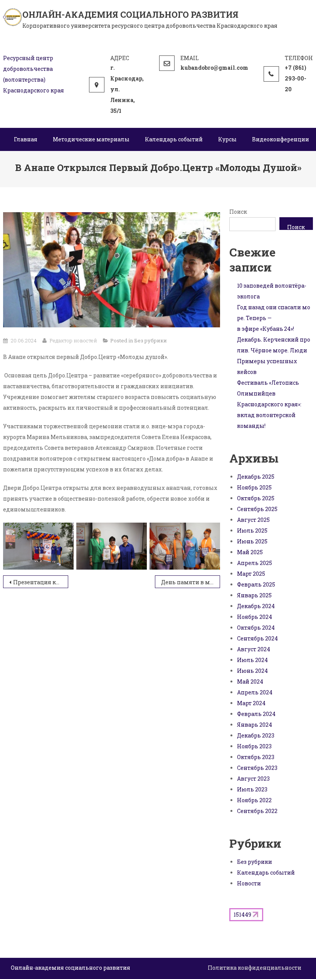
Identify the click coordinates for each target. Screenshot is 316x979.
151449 (242, 914)
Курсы (227, 139)
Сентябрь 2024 (257, 638)
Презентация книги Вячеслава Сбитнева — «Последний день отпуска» (40, 582)
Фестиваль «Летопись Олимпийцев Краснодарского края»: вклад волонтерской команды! (269, 404)
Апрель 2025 (254, 563)
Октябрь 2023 (255, 757)
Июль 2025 (252, 530)
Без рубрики (150, 340)
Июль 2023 (252, 789)
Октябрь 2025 (255, 498)
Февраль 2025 (256, 584)
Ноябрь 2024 (254, 616)
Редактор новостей (73, 340)
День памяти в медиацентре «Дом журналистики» (190, 582)
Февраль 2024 (256, 713)
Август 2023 (253, 778)
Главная (25, 139)
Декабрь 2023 (255, 735)
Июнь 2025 (252, 541)
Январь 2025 (254, 595)
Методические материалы (91, 139)
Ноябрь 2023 (254, 746)
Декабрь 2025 (255, 476)
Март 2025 (251, 573)
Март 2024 (251, 703)
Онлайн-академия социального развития (130, 14)
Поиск (238, 211)
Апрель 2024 (254, 692)
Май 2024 (250, 681)
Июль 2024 (252, 660)
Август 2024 (253, 649)
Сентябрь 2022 (257, 811)
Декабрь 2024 (256, 606)
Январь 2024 (254, 724)
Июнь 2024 (252, 670)
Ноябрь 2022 (254, 800)
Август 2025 (253, 519)
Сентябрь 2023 (257, 767)
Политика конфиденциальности (254, 967)
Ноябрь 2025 (254, 487)
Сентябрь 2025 (257, 509)
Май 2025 (250, 552)
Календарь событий (174, 139)
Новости (249, 883)
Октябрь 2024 (256, 627)
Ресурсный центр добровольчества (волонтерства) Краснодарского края (33, 74)
